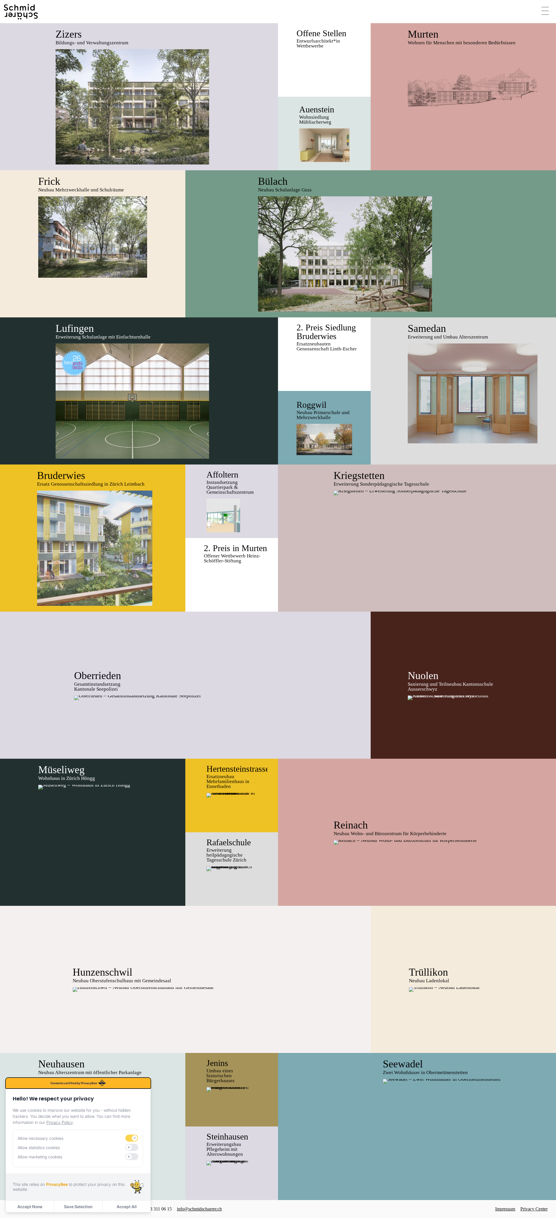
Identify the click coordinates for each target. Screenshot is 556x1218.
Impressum (505, 1208)
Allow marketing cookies (40, 1156)
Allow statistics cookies (39, 1147)
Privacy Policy (59, 1122)
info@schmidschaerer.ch (199, 1208)
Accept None (29, 1206)
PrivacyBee (57, 1184)
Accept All (127, 1206)
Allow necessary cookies (40, 1138)
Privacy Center (534, 1208)
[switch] (131, 1138)
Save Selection (78, 1206)
